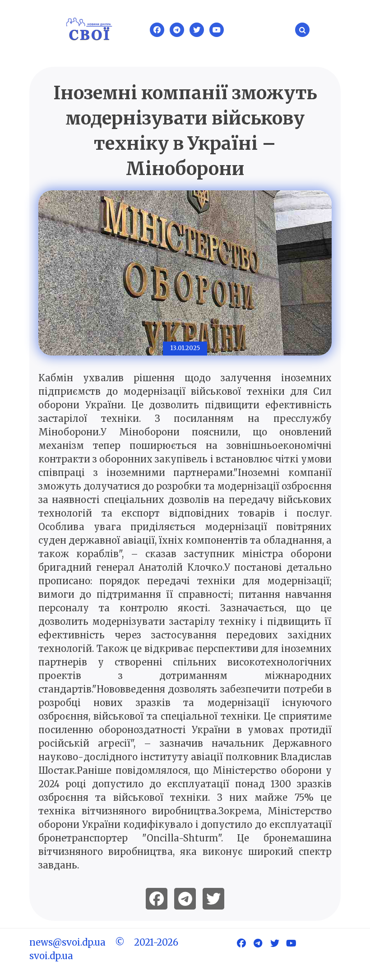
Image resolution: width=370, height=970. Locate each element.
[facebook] (156, 899)
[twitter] (213, 899)
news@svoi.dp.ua (67, 942)
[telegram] (185, 899)
